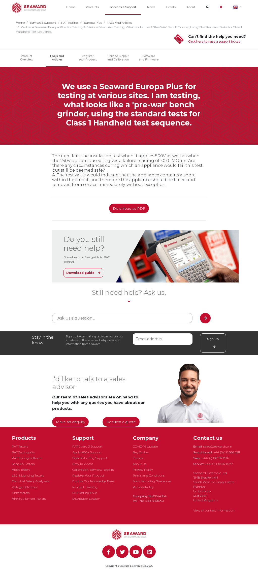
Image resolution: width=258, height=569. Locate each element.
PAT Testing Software (27, 458)
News (151, 7)
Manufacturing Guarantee (152, 481)
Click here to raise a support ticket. (214, 41)
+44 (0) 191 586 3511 (226, 452)
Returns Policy (143, 487)
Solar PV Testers (23, 464)
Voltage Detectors (24, 487)
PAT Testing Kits (23, 452)
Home (70, 7)
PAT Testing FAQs (84, 493)
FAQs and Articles (119, 22)
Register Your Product (88, 57)
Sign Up (213, 339)
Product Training (85, 487)
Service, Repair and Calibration (118, 57)
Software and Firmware (148, 57)
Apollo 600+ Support (87, 452)
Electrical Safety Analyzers (30, 481)
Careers (138, 458)
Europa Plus (92, 22)
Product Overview (26, 57)
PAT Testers (20, 446)
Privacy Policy (143, 469)
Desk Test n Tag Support (89, 458)
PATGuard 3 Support (87, 446)
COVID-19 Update (145, 446)
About (191, 7)
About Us (139, 464)
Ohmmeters (20, 493)
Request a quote (121, 422)
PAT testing (69, 22)
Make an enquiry (70, 422)
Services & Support (123, 7)
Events (171, 7)
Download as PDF (129, 208)
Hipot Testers (21, 469)
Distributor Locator (86, 498)
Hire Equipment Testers (29, 498)
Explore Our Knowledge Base (93, 481)
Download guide (80, 273)
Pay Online (140, 452)
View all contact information (213, 510)
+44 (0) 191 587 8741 (216, 458)
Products (92, 7)
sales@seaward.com (217, 446)
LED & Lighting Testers (28, 475)
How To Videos (82, 464)
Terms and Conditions (149, 475)
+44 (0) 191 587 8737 (219, 464)
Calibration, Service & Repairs (93, 469)
